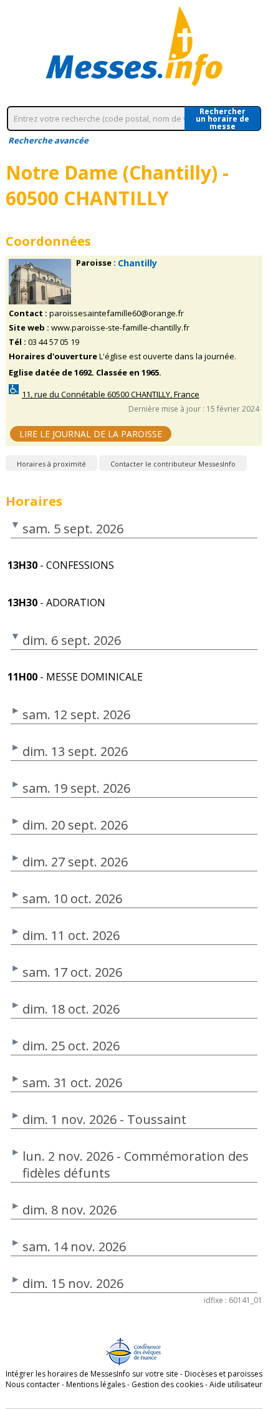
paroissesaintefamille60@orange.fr (116, 313)
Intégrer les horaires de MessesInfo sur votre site (92, 1373)
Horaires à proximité (51, 463)
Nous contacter (33, 1384)
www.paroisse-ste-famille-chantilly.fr (120, 328)
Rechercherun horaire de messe (222, 118)
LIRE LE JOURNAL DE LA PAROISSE (90, 434)
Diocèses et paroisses (223, 1373)
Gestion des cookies (167, 1384)
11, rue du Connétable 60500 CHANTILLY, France (110, 394)
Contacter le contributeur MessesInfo (173, 463)
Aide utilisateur (235, 1384)
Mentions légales (95, 1384)
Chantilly (137, 263)
